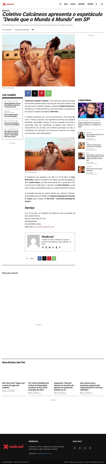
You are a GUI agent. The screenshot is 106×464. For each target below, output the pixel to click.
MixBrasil (8, 30)
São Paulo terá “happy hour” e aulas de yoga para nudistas (13, 385)
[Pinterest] (42, 93)
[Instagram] (46, 247)
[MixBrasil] (33, 242)
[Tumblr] (56, 247)
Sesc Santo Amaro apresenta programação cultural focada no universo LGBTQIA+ (91, 386)
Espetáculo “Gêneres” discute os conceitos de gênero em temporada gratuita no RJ (63, 386)
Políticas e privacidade (75, 462)
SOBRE (66, 462)
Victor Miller (85, 120)
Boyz (5, 101)
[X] (35, 93)
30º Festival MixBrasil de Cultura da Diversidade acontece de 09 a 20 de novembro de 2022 (38, 386)
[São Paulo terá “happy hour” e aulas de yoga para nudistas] (14, 373)
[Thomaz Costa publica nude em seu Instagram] (81, 145)
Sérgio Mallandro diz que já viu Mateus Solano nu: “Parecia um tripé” (12, 105)
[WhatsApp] (48, 93)
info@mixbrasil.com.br (44, 453)
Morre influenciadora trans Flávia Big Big (11, 115)
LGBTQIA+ (7, 111)
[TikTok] (53, 247)
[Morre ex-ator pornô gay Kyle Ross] (81, 169)
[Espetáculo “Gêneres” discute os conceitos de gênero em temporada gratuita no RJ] (66, 373)
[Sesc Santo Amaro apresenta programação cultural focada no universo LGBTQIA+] (92, 373)
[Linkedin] (50, 247)
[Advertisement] (12, 175)
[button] (101, 4)
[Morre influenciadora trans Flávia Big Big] (81, 135)
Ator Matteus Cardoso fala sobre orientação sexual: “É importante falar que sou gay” (11, 133)
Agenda (5, 11)
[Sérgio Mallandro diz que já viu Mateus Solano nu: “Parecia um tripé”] (91, 110)
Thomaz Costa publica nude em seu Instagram (11, 124)
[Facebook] (28, 93)
